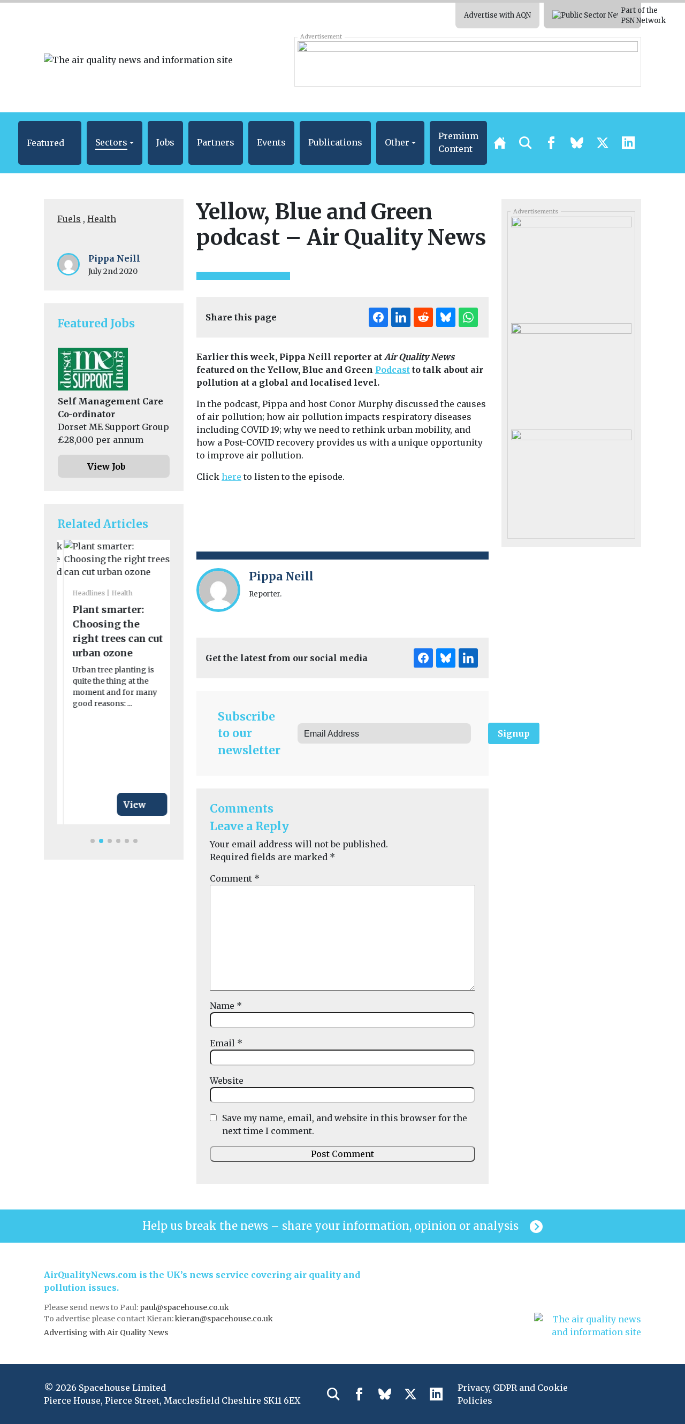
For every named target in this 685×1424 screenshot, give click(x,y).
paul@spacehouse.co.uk (185, 1307)
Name (226, 1005)
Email (226, 1043)
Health (101, 218)
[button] (49, 143)
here (231, 476)
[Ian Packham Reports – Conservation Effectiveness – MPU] (571, 372)
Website (226, 1080)
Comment (235, 878)
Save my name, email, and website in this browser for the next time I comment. (344, 1124)
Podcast (392, 369)
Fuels (69, 218)
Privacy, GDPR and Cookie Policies (513, 1394)
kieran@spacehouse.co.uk (224, 1318)
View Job (106, 466)
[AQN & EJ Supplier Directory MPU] (571, 266)
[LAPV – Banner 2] (467, 61)
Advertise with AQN (497, 15)
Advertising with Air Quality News (106, 1332)
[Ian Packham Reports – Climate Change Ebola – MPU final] (571, 478)
